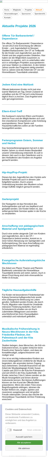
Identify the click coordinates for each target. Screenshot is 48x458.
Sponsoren (26, 14)
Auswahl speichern (24, 437)
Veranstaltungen (11, 14)
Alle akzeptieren (24, 442)
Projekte (28, 10)
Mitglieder (17, 10)
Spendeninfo (40, 14)
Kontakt (7, 17)
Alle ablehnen (24, 448)
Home (6, 10)
